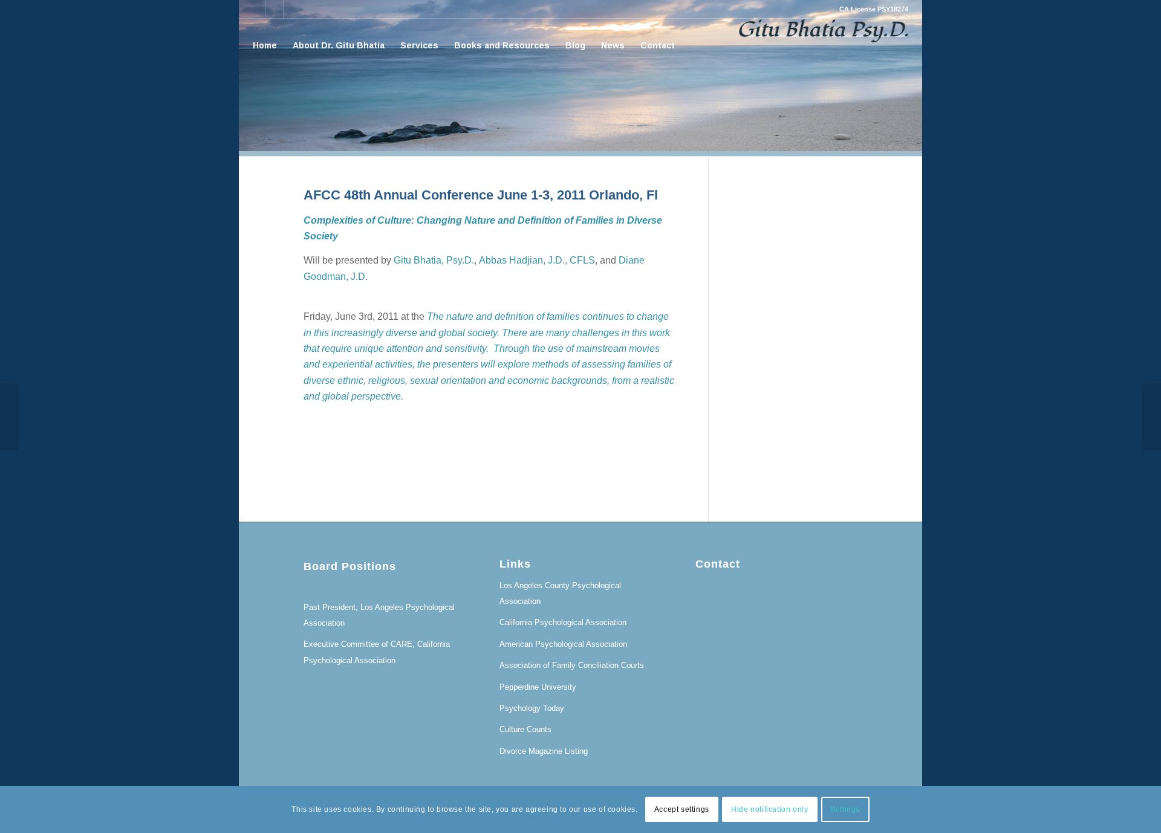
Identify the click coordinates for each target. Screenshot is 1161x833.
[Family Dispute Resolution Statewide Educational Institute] (9, 416)
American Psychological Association (563, 644)
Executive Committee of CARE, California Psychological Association (377, 652)
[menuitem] (265, 45)
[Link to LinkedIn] (256, 9)
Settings (845, 809)
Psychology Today (531, 708)
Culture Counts (525, 729)
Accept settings (681, 809)
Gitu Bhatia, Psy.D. (434, 260)
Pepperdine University (537, 687)
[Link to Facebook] (274, 9)
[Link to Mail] (293, 9)
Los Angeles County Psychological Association (560, 593)
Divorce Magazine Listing (543, 751)
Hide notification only (769, 809)
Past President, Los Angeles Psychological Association (379, 615)
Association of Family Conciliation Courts (571, 665)
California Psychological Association (562, 622)
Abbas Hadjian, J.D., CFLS (537, 260)
